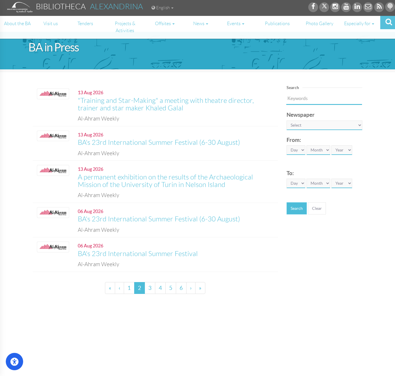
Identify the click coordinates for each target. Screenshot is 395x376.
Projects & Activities (125, 27)
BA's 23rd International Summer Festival (138, 254)
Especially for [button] (357, 23)
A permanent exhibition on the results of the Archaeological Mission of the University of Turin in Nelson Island (165, 180)
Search (297, 208)
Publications (277, 23)
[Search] (387, 22)
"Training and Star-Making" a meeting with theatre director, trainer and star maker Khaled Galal (166, 104)
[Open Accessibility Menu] (14, 361)
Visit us (50, 23)
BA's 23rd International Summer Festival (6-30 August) (159, 142)
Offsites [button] (163, 23)
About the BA (17, 23)
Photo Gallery (319, 23)
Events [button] (234, 23)
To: (290, 173)
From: (294, 140)
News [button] (199, 23)
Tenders (85, 23)
